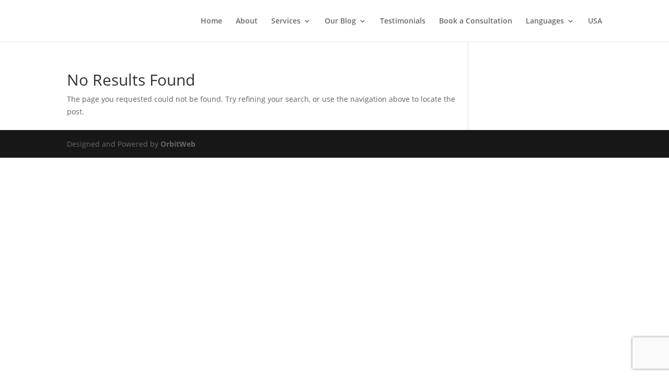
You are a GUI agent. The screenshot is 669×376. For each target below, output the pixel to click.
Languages (545, 21)
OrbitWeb (177, 144)
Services (286, 21)
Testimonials (402, 21)
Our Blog (340, 21)
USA (595, 21)
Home (211, 21)
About (247, 21)
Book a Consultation (475, 21)
